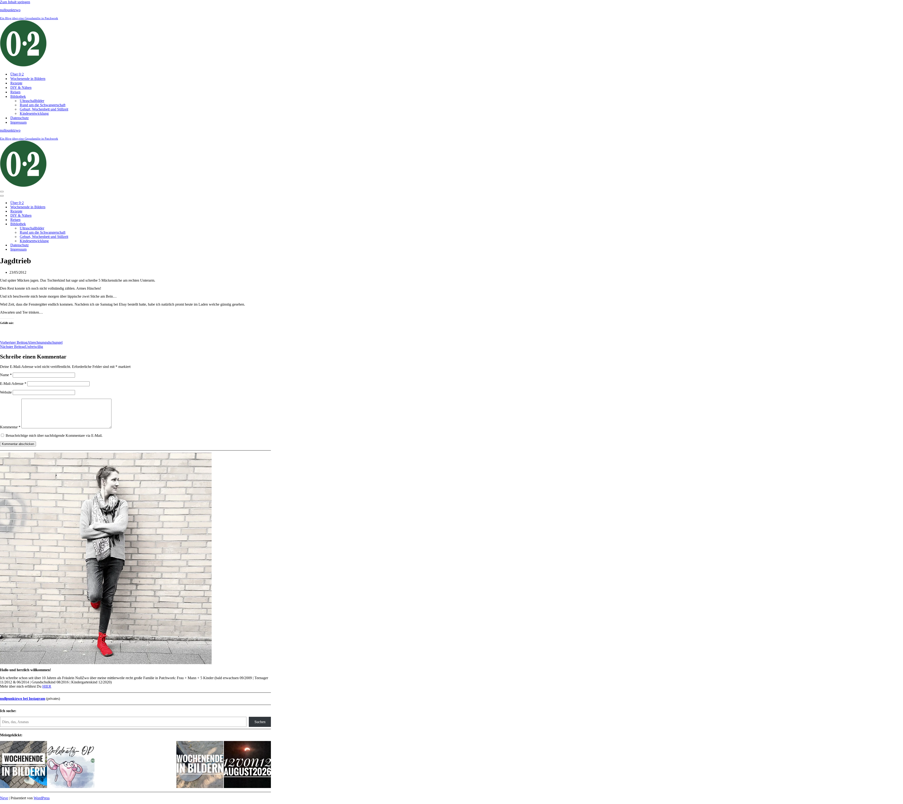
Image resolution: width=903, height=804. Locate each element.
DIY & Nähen (21, 88)
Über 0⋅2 (17, 74)
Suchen (259, 722)
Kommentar (10, 427)
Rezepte (16, 83)
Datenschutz (19, 118)
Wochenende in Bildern (27, 79)
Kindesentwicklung (34, 113)
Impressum (18, 122)
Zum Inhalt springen (15, 2)
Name (6, 375)
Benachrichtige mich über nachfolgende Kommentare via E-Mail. (54, 435)
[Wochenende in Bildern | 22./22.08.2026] (23, 765)
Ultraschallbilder (32, 101)
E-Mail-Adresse (13, 384)
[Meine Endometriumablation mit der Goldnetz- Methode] (71, 765)
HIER (46, 686)
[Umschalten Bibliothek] (82, 224)
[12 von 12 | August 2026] (247, 765)
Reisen (15, 92)
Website (6, 392)
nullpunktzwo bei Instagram (22, 699)
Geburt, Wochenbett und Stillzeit (44, 109)
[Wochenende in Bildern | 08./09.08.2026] (199, 765)
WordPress (42, 798)
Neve (4, 798)
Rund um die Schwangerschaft (42, 105)
